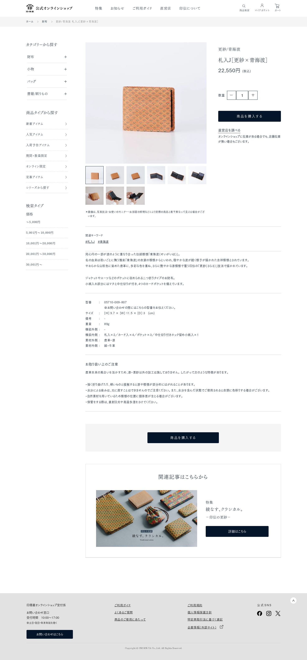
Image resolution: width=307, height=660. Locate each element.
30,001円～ (34, 264)
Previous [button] (98, 103)
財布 (44, 21)
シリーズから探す (37, 187)
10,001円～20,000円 (41, 243)
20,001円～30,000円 (41, 254)
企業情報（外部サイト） (202, 627)
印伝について (190, 8)
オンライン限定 (36, 166)
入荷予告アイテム (38, 145)
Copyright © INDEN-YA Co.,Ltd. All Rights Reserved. (153, 648)
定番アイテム (34, 177)
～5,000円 (33, 222)
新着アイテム (34, 123)
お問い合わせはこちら (49, 634)
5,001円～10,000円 (40, 232)
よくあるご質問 (123, 612)
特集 (98, 8)
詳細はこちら (237, 531)
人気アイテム (34, 134)
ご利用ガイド (142, 8)
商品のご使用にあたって (130, 619)
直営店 (165, 8)
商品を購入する (250, 116)
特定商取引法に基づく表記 (205, 619)
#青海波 (103, 241)
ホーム (30, 21)
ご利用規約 (195, 605)
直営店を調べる (229, 130)
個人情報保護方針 (200, 612)
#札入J (90, 241)
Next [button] (194, 103)
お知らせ (117, 8)
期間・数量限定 (36, 155)
